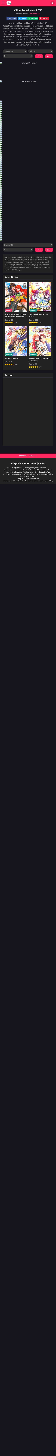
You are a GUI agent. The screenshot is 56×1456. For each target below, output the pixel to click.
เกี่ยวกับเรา (33, 456)
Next (49, 56)
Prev (39, 56)
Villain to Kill (35, 14)
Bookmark (22, 456)
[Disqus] (28, 411)
